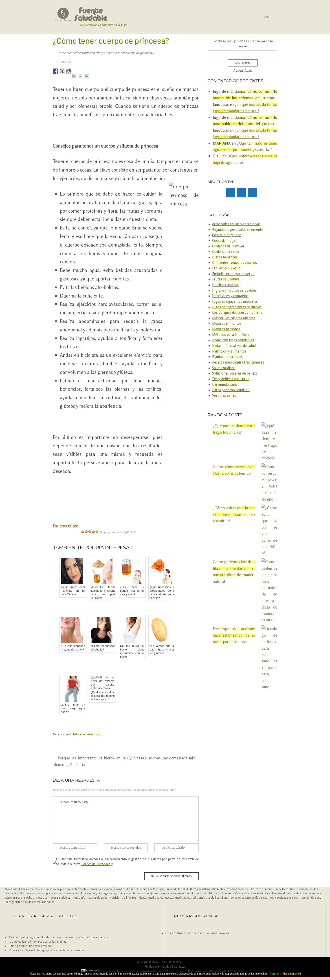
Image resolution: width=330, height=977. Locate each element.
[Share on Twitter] (62, 71)
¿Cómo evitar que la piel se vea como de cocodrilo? (234, 514)
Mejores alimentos (226, 324)
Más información (292, 973)
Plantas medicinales (227, 357)
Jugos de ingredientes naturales (237, 307)
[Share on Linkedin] (81, 76)
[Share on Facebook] (55, 71)
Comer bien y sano (226, 235)
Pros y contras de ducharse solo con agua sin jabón (197, 933)
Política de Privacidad (95, 864)
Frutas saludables (225, 279)
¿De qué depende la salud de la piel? (73, 647)
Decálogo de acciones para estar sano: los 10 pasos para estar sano (234, 635)
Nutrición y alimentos (229, 351)
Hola (267, 17)
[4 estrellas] (93, 531)
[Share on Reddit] (68, 71)
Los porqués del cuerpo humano (237, 313)
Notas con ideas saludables (233, 340)
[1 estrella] (82, 531)
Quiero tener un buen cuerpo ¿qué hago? (73, 708)
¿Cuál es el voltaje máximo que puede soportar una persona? (46, 950)
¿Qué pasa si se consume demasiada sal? (161, 757)
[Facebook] (230, 192)
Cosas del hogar (224, 241)
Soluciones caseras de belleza (234, 373)
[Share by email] (88, 76)
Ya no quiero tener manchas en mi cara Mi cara (73, 591)
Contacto (180, 966)
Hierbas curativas (225, 285)
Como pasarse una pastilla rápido (30, 946)
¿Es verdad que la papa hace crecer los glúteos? (162, 649)
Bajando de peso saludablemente (237, 230)
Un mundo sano (224, 385)
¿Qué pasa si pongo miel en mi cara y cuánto (132, 591)
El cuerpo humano (226, 268)
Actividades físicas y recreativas (236, 224)
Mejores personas (226, 329)
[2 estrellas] (86, 531)
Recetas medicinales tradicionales (238, 362)
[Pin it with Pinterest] (75, 76)
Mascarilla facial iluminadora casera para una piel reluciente (102, 593)
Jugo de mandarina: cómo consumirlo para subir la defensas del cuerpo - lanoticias (245, 124)
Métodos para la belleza (230, 335)
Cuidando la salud (225, 252)
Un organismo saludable (231, 390)
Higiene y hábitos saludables (234, 291)
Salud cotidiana (223, 368)
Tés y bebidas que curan (230, 379)
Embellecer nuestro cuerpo (85, 734)
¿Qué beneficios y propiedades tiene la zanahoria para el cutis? (162, 593)
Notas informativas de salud (234, 346)
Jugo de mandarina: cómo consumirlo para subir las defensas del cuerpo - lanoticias (245, 98)
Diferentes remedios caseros (234, 263)
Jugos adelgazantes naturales (235, 302)
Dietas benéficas (225, 257)
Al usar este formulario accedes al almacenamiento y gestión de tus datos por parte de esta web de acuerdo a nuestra (127, 861)
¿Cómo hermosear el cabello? (102, 647)
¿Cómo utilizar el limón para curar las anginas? (38, 941)
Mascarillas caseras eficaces (233, 318)
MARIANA (222, 143)
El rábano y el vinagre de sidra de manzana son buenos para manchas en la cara (58, 937)
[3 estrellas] (90, 531)
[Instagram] (252, 192)
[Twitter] (241, 192)
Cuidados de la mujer (228, 246)
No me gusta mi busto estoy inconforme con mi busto (132, 651)
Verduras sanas (224, 396)
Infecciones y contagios (230, 296)
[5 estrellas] (97, 531)
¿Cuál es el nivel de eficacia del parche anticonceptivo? (102, 696)
